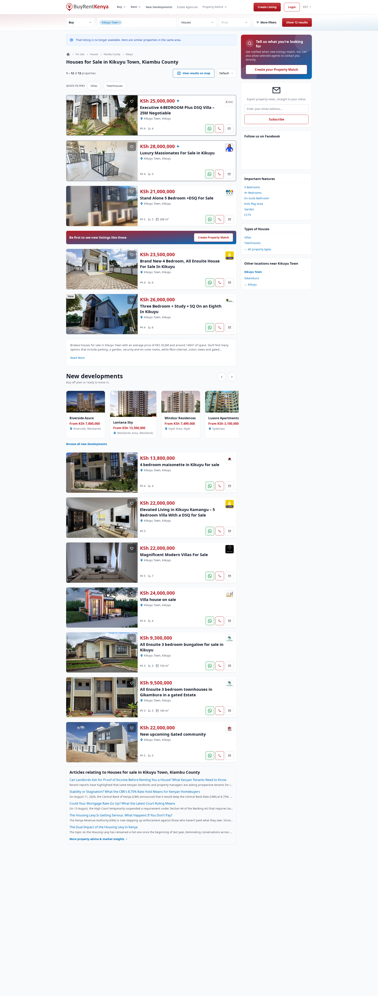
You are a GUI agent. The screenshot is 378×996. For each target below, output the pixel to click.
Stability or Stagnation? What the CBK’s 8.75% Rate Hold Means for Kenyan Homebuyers (134, 791)
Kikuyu (129, 54)
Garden (249, 209)
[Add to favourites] (131, 101)
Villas (94, 86)
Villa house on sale (158, 599)
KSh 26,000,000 (157, 299)
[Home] (68, 54)
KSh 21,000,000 (157, 191)
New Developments (159, 7)
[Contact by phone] (219, 128)
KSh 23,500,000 (157, 254)
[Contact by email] (229, 128)
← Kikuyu (250, 284)
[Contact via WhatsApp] (209, 128)
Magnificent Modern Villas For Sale (174, 554)
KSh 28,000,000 (157, 146)
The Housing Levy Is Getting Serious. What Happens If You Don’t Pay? (120, 815)
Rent (134, 7)
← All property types (257, 249)
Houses (94, 54)
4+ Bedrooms (253, 193)
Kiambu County (112, 54)
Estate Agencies (187, 7)
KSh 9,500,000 (156, 683)
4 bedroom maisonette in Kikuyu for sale (179, 464)
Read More (77, 358)
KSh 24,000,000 (157, 593)
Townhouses (115, 86)
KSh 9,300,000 (156, 638)
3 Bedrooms (252, 187)
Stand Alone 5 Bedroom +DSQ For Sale (176, 198)
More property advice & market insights (96, 839)
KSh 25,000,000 (157, 101)
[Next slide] (232, 377)
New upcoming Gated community (173, 734)
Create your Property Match (276, 69)
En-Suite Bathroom (256, 198)
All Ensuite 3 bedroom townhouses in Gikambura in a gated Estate (176, 692)
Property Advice (213, 7)
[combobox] (148, 22)
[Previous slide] (221, 377)
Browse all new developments (86, 444)
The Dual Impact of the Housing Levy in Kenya (103, 827)
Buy (119, 7)
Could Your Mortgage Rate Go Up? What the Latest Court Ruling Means (122, 803)
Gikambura (251, 278)
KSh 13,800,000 (157, 458)
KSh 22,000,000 (157, 503)
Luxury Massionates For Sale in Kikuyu (177, 153)
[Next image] (131, 115)
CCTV (247, 215)
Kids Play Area (253, 204)
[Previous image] (72, 115)
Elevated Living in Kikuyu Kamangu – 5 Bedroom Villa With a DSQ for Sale (177, 512)
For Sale (80, 54)
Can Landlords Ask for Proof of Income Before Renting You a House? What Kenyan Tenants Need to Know (147, 780)
